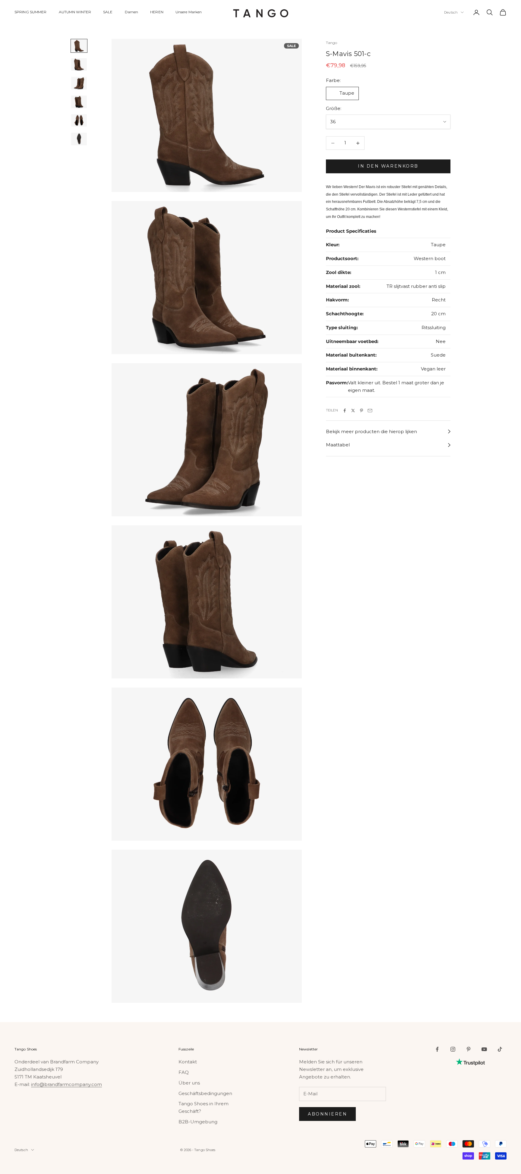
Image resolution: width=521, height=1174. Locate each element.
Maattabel (338, 445)
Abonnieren (327, 1114)
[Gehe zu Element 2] (79, 64)
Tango (331, 42)
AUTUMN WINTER (75, 12)
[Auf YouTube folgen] (484, 1049)
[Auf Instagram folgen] (453, 1049)
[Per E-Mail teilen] (370, 410)
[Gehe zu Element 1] (79, 46)
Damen (131, 12)
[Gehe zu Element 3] (79, 83)
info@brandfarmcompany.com (66, 1084)
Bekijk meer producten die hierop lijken (371, 431)
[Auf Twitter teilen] (353, 410)
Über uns (189, 1083)
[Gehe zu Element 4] (79, 102)
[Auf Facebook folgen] (437, 1049)
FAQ (183, 1072)
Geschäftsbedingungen (205, 1093)
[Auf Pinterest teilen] (361, 410)
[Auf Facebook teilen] (344, 410)
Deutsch (451, 12)
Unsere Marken (188, 12)
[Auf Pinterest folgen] (469, 1049)
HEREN (156, 12)
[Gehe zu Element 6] (79, 139)
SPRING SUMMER (30, 12)
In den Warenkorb (388, 166)
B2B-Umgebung (197, 1122)
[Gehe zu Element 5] (79, 120)
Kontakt (187, 1062)
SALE (107, 12)
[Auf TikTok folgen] (500, 1049)
